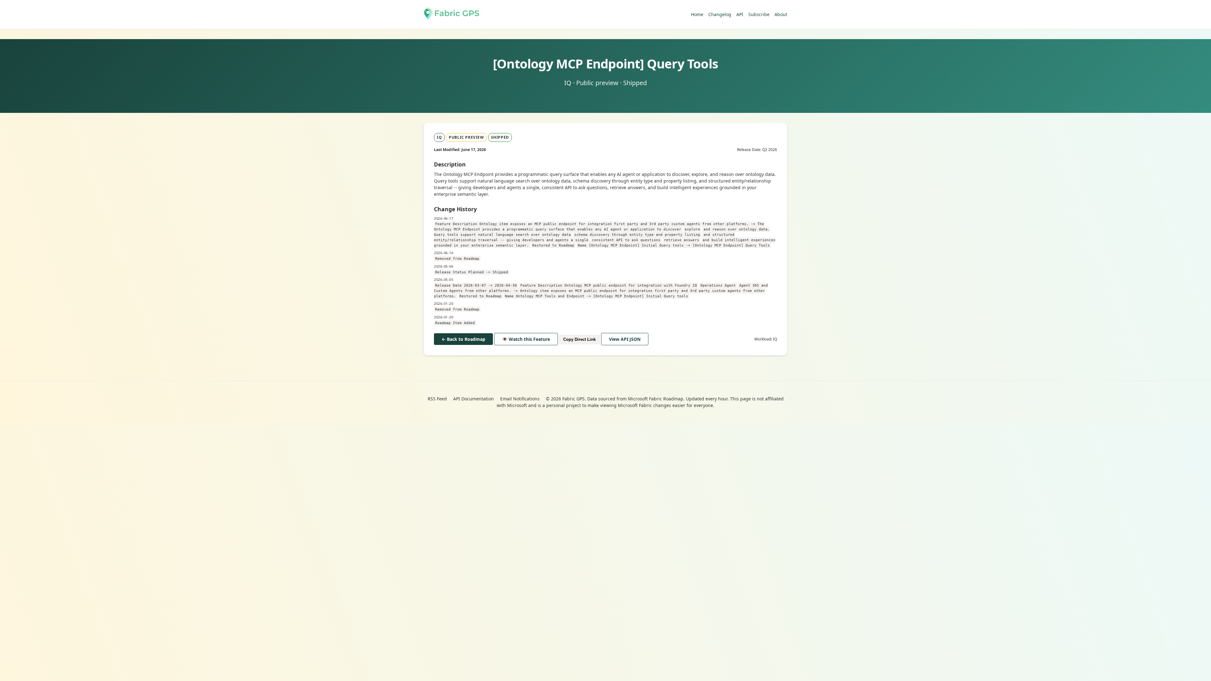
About (781, 14)
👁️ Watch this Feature (526, 339)
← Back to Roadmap (463, 339)
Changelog (719, 14)
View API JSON (625, 339)
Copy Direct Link (579, 339)
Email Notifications (520, 399)
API (739, 14)
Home (697, 14)
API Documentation (473, 399)
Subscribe (758, 14)
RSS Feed (437, 399)
